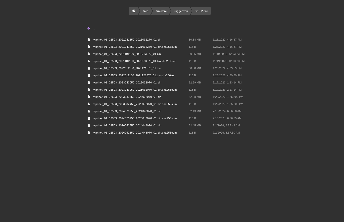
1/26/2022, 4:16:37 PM (227, 39)
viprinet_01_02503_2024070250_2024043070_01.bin (127, 111)
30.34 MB (195, 39)
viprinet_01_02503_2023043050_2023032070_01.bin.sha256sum (135, 89)
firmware (161, 11)
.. (94, 28)
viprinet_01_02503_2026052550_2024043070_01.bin (127, 125)
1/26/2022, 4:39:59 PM (227, 68)
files (145, 11)
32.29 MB (195, 82)
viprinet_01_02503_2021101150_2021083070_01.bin (127, 53)
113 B (192, 46)
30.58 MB (195, 68)
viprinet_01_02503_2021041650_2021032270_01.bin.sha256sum (135, 46)
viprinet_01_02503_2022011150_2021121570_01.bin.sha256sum (134, 75)
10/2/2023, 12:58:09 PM (228, 96)
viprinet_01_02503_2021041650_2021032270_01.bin (127, 39)
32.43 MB (195, 111)
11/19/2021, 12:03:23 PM (229, 53)
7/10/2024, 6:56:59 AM (227, 118)
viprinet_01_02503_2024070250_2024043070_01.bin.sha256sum (135, 118)
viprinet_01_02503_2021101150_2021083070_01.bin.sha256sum (134, 61)
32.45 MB (195, 125)
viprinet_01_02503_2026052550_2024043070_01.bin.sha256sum (135, 132)
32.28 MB (195, 96)
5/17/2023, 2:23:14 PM (227, 82)
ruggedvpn (181, 11)
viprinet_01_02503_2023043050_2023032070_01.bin (127, 82)
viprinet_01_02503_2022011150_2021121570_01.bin (127, 68)
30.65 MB (195, 53)
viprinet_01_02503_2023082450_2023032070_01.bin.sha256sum (135, 104)
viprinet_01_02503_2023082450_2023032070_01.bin (127, 96)
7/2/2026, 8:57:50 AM (226, 132)
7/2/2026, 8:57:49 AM (226, 125)
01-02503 (201, 11)
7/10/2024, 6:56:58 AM (227, 111)
